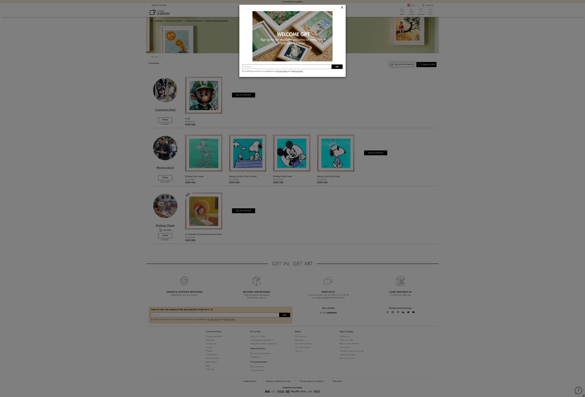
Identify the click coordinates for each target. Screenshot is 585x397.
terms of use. (297, 71)
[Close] (342, 7)
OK (337, 66)
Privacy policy (282, 71)
